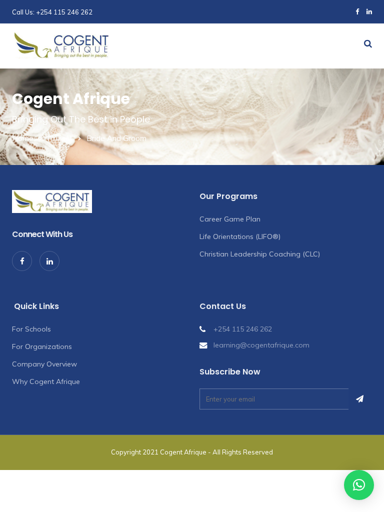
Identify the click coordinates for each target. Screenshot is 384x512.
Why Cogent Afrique (46, 381)
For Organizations (42, 346)
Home (23, 138)
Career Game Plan (230, 219)
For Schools (31, 329)
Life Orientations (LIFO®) (240, 236)
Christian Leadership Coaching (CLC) (260, 254)
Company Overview (44, 364)
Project (60, 138)
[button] (359, 485)
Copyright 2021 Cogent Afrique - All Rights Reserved (192, 452)
